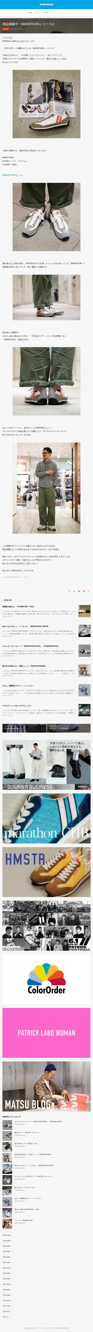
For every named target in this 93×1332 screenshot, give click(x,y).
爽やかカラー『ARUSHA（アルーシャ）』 (29, 1132)
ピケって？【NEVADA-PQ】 (24, 1220)
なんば (6, 29)
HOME (30, 12)
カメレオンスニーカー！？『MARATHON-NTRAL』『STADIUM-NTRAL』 (31, 646)
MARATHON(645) (14, 577)
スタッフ (37, 12)
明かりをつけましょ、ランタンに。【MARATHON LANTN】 (25, 626)
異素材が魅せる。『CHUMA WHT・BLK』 (18, 606)
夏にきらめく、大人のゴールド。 (25, 1187)
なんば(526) (5, 577)
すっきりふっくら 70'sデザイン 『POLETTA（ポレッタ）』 (34, 1176)
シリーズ (54, 12)
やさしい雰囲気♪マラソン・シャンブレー (18, 685)
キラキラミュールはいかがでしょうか (16, 705)
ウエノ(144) (23, 577)
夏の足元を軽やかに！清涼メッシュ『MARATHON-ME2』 (24, 666)
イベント (62, 12)
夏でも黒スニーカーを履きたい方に (26, 1143)
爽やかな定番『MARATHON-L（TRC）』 (28, 1209)
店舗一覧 (46, 12)
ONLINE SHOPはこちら (12, 175)
